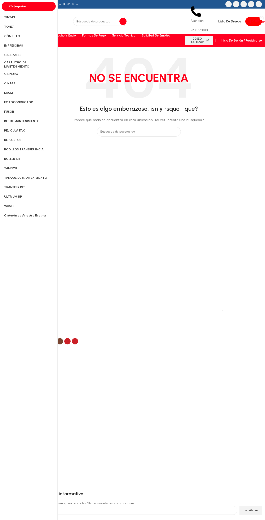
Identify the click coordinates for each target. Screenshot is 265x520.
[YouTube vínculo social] (251, 4)
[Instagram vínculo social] (243, 4)
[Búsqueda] (123, 21)
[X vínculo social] (236, 4)
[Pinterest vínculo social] (259, 4)
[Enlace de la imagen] (119, 322)
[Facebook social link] (228, 4)
